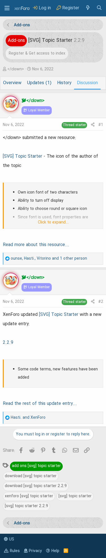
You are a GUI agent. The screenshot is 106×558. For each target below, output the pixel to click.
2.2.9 (8, 342)
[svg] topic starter (75, 496)
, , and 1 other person (49, 258)
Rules (15, 551)
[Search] (99, 8)
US (11, 539)
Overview (12, 83)
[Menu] (7, 8)
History (64, 83)
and (28, 417)
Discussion (87, 83)
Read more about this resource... (36, 245)
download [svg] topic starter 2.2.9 (36, 486)
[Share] (92, 125)
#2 (100, 302)
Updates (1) (39, 83)
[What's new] (87, 8)
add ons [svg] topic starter (36, 466)
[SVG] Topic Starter (22, 156)
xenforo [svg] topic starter (29, 496)
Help (55, 551)
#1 (100, 125)
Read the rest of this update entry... (40, 403)
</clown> (15, 69)
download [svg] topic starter (31, 476)
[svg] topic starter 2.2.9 (26, 506)
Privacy (35, 551)
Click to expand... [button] (53, 222)
